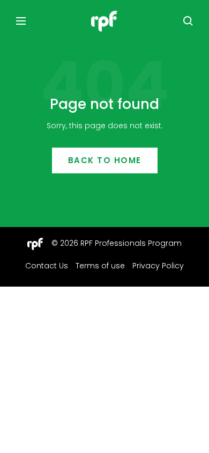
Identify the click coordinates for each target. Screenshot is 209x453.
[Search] (188, 21)
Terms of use (100, 265)
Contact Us (46, 265)
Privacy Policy (158, 265)
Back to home (104, 160)
